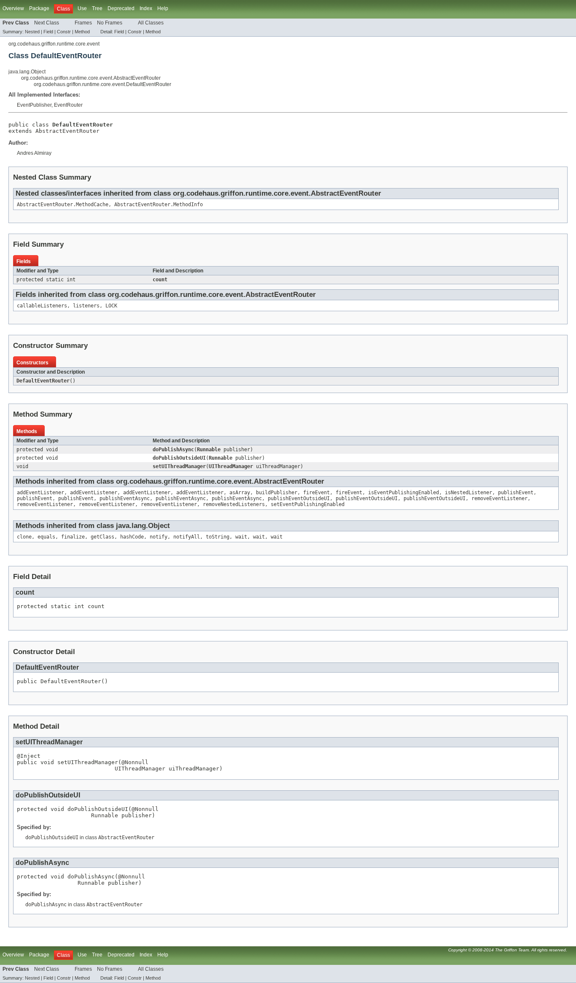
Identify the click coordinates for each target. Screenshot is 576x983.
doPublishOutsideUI (179, 458)
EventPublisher (34, 105)
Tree (97, 8)
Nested (32, 31)
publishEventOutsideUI (299, 498)
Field (48, 31)
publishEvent (515, 493)
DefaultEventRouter (43, 381)
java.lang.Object (27, 72)
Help (162, 8)
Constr (64, 31)
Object (159, 526)
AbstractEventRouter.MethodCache (62, 204)
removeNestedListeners (234, 504)
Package (39, 8)
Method (82, 31)
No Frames (109, 23)
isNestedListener (468, 493)
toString (217, 537)
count (160, 280)
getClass (102, 537)
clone (24, 537)
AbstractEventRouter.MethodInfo (158, 204)
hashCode (132, 537)
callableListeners (42, 306)
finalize (73, 537)
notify (158, 537)
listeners (86, 306)
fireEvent (316, 493)
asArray (239, 493)
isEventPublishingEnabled (403, 493)
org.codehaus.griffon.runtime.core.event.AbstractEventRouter (91, 78)
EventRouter (68, 105)
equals (46, 537)
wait (241, 537)
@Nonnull (134, 762)
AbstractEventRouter (67, 131)
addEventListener (40, 493)
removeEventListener (499, 498)
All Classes (151, 23)
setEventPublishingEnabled (308, 504)
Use (82, 8)
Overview (13, 8)
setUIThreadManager (179, 466)
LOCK (111, 306)
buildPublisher (276, 493)
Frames (83, 23)
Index (146, 8)
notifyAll (186, 537)
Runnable (209, 449)
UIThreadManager (231, 466)
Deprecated (121, 8)
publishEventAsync (125, 498)
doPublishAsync (173, 449)
